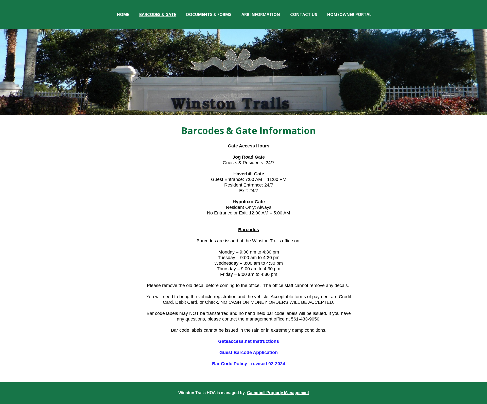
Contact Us (303, 14)
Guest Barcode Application (248, 352)
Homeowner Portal (349, 14)
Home (123, 14)
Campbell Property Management (278, 393)
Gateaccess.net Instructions (248, 341)
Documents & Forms (208, 14)
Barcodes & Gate (157, 14)
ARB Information (260, 14)
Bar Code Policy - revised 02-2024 (248, 363)
